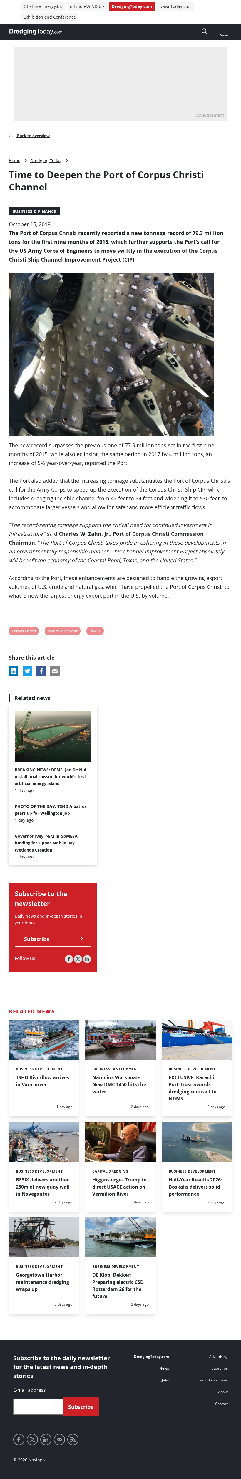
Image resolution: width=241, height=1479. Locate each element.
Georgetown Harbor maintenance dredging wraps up (42, 1282)
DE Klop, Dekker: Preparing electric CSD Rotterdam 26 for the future (118, 1285)
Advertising (218, 1356)
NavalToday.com (175, 6)
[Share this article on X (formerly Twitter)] (27, 671)
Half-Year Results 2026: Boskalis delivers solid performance (195, 1186)
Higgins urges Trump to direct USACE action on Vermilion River (119, 1186)
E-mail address (29, 1390)
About (223, 1391)
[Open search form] (204, 32)
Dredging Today (45, 160)
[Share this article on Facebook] (41, 671)
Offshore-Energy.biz (43, 6)
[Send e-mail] (59, 1439)
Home (14, 160)
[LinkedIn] (87, 959)
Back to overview (33, 135)
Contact (221, 1403)
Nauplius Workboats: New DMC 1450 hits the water (119, 1084)
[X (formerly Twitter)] (78, 959)
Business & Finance (34, 211)
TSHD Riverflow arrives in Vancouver (42, 1081)
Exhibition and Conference (50, 17)
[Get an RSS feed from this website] (72, 1439)
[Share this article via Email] (55, 671)
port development (62, 631)
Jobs (165, 1380)
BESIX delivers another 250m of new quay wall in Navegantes (43, 1186)
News (164, 1368)
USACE (95, 631)
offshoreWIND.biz (87, 6)
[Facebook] (69, 959)
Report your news (213, 1380)
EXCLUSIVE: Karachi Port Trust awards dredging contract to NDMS (193, 1088)
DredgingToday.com (132, 6)
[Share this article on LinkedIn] (13, 671)
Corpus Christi (23, 631)
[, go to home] (35, 32)
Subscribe (37, 938)
